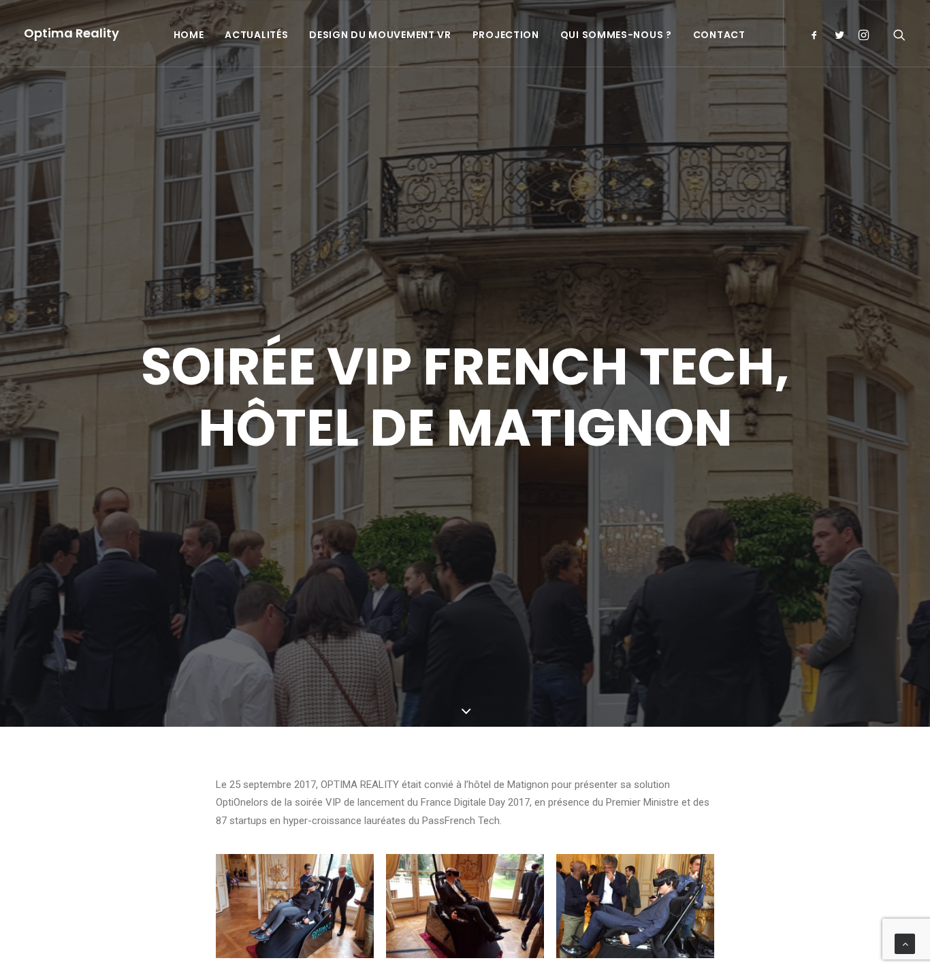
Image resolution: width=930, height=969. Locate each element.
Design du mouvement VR (380, 35)
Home (189, 35)
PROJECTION (505, 35)
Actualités (256, 35)
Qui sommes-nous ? (616, 35)
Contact (719, 35)
